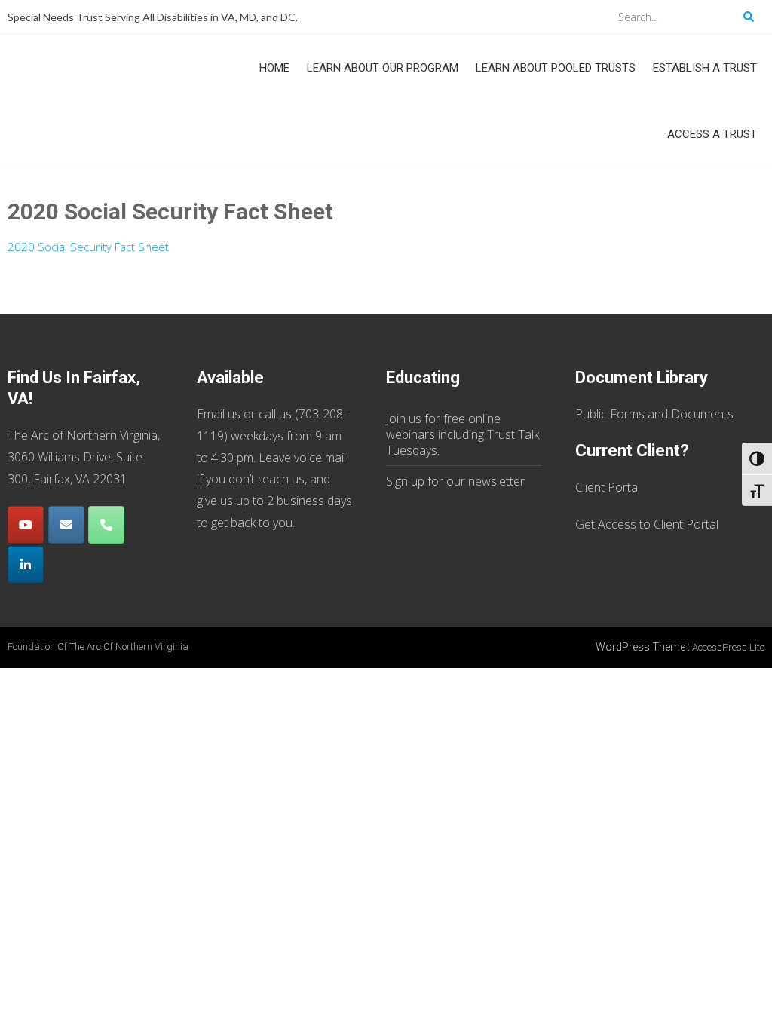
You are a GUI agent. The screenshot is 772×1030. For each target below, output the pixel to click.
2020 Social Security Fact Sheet (88, 246)
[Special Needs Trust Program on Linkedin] (26, 565)
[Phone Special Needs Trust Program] (106, 525)
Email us (218, 414)
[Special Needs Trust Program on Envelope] (66, 525)
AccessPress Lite (728, 647)
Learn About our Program (382, 68)
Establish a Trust (705, 68)
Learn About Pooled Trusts (556, 68)
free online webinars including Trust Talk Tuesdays (462, 434)
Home (274, 68)
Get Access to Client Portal (646, 524)
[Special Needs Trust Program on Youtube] (26, 525)
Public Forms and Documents (654, 414)
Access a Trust (712, 134)
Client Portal (607, 487)
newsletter (496, 481)
